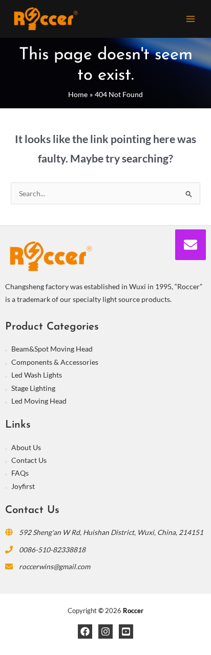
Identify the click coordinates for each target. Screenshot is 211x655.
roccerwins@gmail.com (54, 566)
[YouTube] (126, 631)
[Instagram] (105, 631)
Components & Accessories (54, 362)
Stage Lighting (33, 388)
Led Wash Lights (36, 374)
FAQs (20, 473)
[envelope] (190, 244)
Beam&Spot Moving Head (52, 348)
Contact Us (29, 460)
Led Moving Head (39, 400)
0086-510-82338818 (52, 549)
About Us (26, 447)
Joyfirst (23, 486)
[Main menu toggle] (191, 19)
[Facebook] (85, 631)
